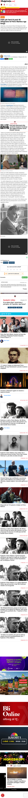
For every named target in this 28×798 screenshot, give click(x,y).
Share (3, 58)
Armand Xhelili (7, 395)
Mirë (10, 307)
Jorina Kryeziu (9, 105)
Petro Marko (3, 84)
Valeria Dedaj (7, 55)
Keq (14, 307)
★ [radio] (8, 269)
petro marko (5, 262)
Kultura (2, 17)
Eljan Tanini (6, 340)
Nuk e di (19, 307)
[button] (2, 795)
